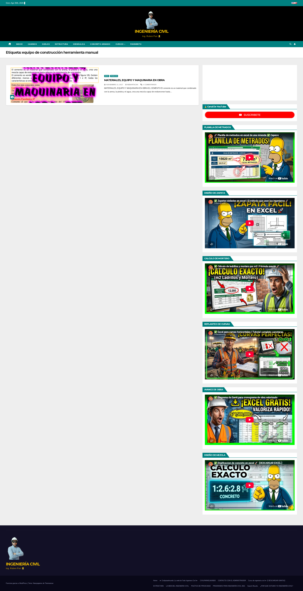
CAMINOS (32, 44)
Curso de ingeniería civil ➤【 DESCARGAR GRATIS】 (267, 580)
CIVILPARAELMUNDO (208, 580)
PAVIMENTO (136, 44)
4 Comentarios (149, 84)
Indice (19, 44)
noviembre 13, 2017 (115, 84)
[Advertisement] (250, 82)
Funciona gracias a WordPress (16, 583)
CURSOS (120, 44)
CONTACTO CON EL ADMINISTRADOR (232, 580)
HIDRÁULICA (79, 44)
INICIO (107, 76)
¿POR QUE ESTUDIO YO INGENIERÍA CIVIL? (276, 586)
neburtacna (133, 84)
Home (155, 580)
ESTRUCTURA (61, 44)
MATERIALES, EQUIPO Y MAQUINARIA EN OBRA (134, 80)
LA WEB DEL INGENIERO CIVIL (177, 586)
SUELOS (46, 44)
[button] (290, 44)
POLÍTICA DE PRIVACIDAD (201, 586)
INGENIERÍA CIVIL (151, 31)
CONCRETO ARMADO (100, 44)
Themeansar (49, 583)
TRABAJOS (114, 76)
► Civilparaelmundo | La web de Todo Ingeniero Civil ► (179, 580)
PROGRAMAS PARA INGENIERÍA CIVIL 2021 (229, 586)
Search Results (252, 586)
